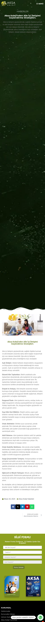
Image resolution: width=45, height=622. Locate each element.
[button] (40, 3)
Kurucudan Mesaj (8, 614)
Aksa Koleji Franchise (9, 620)
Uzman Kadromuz (8, 617)
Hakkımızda (5, 611)
